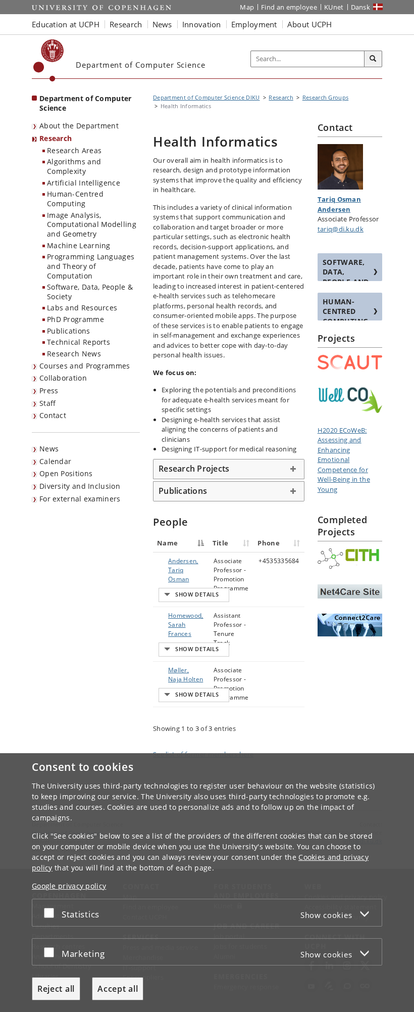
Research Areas (74, 150)
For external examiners (80, 498)
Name (167, 542)
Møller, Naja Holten (185, 674)
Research (55, 138)
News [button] (162, 24)
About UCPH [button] (309, 24)
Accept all (117, 988)
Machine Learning (79, 245)
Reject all (56, 988)
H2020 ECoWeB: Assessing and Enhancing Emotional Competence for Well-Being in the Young (344, 460)
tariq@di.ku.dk (341, 229)
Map (247, 7)
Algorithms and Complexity (74, 166)
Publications (68, 331)
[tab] (228, 469)
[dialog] (207, 882)
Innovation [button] (201, 24)
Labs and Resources (82, 307)
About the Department (79, 125)
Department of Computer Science (85, 103)
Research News (74, 353)
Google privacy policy (69, 886)
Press (49, 390)
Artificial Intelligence (83, 183)
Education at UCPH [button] (65, 24)
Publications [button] (183, 490)
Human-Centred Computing (75, 198)
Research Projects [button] (194, 468)
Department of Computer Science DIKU (206, 97)
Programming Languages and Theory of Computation (90, 266)
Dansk (361, 7)
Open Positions (65, 473)
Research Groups (325, 97)
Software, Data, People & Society (90, 291)
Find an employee (289, 7)
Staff (47, 403)
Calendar (55, 461)
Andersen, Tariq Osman (183, 570)
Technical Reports (78, 342)
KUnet (334, 7)
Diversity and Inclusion (79, 486)
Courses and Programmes (84, 366)
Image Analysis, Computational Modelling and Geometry (91, 224)
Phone (268, 542)
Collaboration (63, 378)
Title (221, 542)
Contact (52, 415)
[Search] (373, 59)
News (49, 448)
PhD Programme (75, 319)
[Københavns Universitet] (48, 60)
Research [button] (126, 24)
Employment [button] (254, 24)
